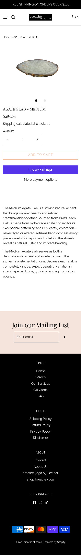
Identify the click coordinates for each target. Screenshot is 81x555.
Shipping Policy (40, 419)
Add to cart (40, 155)
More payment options (40, 179)
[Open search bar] (14, 17)
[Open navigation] (5, 17)
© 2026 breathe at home (29, 542)
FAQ (41, 396)
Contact (40, 460)
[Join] (64, 337)
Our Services (40, 383)
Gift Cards (40, 390)
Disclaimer (40, 438)
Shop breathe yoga (40, 479)
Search (40, 377)
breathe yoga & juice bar (40, 473)
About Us (40, 467)
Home (6, 37)
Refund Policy (40, 425)
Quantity (8, 130)
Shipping (9, 124)
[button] (40, 69)
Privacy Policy (40, 431)
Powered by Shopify (54, 542)
